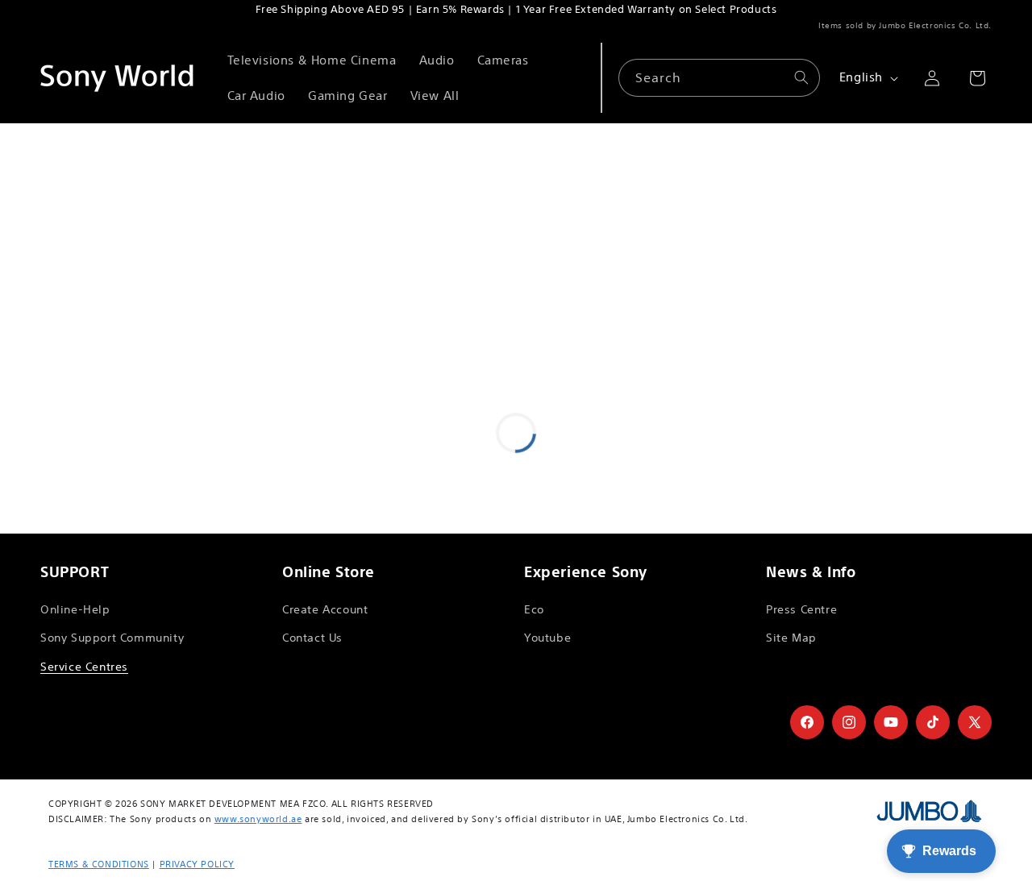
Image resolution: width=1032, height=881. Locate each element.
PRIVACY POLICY (197, 864)
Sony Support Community (112, 637)
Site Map (791, 637)
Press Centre (801, 609)
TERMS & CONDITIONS (98, 864)
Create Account (325, 609)
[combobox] (719, 78)
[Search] (801, 77)
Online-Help (75, 609)
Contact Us (312, 637)
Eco (534, 609)
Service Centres (84, 666)
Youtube (547, 637)
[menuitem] (312, 60)
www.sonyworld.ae (258, 818)
